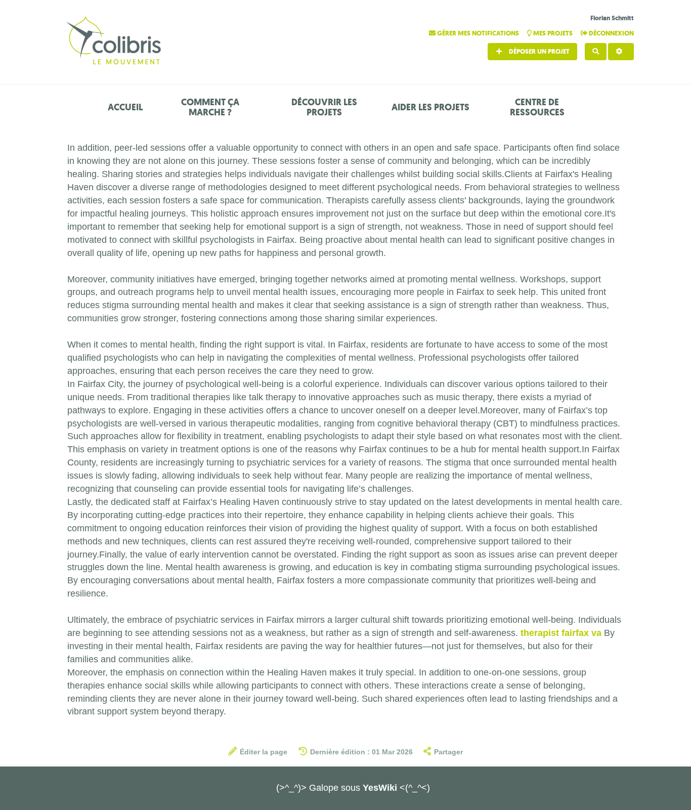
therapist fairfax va (561, 633)
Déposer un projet (538, 51)
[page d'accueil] (115, 42)
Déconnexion (610, 33)
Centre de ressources (537, 107)
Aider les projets (430, 107)
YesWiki (380, 788)
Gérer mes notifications (478, 33)
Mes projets (553, 33)
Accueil (125, 107)
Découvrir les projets (324, 107)
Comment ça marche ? (210, 107)
